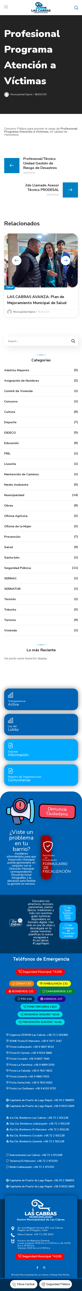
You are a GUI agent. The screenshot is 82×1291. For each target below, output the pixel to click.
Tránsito (10, 610)
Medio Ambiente (16, 485)
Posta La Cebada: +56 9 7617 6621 (30, 1070)
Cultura (9, 412)
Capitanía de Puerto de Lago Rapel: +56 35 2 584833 (41, 1100)
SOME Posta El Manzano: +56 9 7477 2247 (35, 1041)
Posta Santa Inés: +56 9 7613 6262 (30, 1082)
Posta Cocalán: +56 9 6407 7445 (29, 1059)
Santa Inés (12, 558)
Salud (9, 287)
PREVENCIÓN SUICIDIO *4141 (41, 1022)
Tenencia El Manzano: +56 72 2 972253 (33, 1161)
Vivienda (10, 630)
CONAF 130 (23, 983)
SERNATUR (12, 589)
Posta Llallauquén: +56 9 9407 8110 (31, 1047)
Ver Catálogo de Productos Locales (68, 931)
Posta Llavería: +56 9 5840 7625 (29, 1077)
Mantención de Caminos (21, 474)
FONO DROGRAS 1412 (41, 1007)
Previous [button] (16, 260)
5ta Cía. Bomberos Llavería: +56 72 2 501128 (36, 1141)
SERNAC (10, 578)
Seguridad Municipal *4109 (42, 972)
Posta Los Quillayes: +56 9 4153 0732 (32, 1088)
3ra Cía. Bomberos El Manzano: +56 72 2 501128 (39, 1129)
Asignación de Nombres (21, 381)
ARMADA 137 (53, 999)
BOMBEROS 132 (22, 991)
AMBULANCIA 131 (55, 983)
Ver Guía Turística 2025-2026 (67, 913)
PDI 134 (26, 999)
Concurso (11, 401)
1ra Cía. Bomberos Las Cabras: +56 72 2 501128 (38, 1118)
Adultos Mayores (16, 370)
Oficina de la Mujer (17, 526)
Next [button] (65, 260)
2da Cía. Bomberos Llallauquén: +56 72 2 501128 (39, 1123)
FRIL (7, 453)
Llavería (10, 464)
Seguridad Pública (17, 568)
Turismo (10, 620)
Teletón (10, 599)
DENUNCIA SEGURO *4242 (41, 1014)
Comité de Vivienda (18, 391)
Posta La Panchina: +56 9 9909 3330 (31, 1065)
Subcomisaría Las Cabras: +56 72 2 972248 (35, 1155)
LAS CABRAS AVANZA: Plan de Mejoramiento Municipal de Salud (36, 299)
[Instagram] (44, 1267)
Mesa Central (26, 1284)
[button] (76, 7)
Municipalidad (14, 495)
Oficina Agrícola (15, 516)
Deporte (10, 422)
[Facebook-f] (37, 1267)
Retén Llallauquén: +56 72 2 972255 (31, 1167)
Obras (8, 505)
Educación (11, 443)
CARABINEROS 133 (58, 991)
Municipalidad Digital (21, 94)
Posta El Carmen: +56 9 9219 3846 (30, 1053)
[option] (41, 275)
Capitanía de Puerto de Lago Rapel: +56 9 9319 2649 (41, 1106)
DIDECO (10, 433)
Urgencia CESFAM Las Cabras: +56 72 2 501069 (38, 1035)
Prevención (12, 537)
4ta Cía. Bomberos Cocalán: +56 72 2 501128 (36, 1135)
